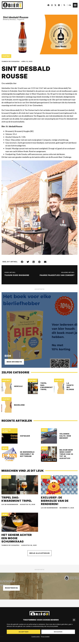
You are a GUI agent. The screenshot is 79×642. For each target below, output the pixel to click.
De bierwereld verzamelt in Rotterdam (27, 454)
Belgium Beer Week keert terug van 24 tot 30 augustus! (66, 454)
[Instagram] (52, 5)
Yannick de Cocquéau (11, 61)
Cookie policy (35, 636)
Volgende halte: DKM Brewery (65, 436)
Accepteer (23, 632)
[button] (74, 620)
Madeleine (19, 405)
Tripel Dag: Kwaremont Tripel (16, 499)
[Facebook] (48, 5)
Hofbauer (25, 436)
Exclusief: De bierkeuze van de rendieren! (54, 501)
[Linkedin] (59, 5)
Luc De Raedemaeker (9, 504)
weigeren (58, 632)
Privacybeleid (45, 636)
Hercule (18, 386)
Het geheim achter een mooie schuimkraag (16, 538)
